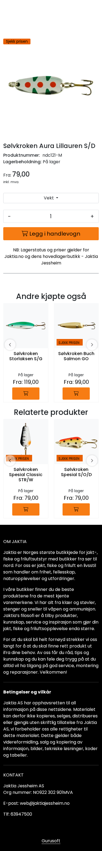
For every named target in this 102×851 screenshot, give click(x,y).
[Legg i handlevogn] (25, 393)
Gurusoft (51, 841)
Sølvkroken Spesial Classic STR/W (25, 475)
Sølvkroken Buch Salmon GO (76, 356)
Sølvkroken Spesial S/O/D (76, 472)
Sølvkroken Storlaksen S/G (25, 356)
